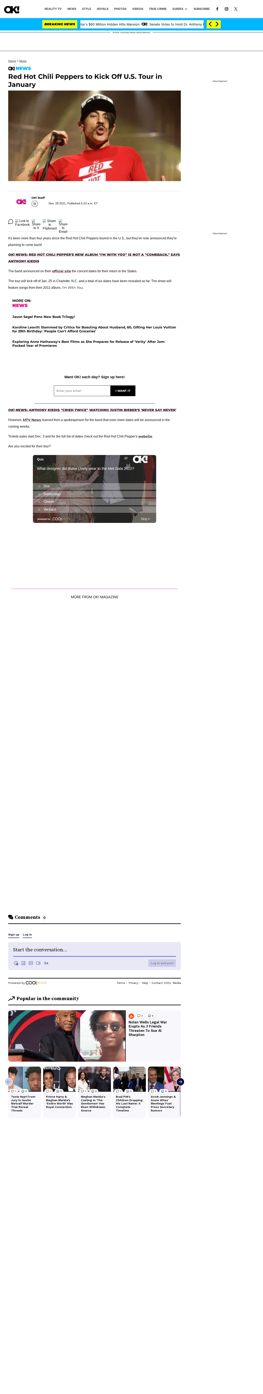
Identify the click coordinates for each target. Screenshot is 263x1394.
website (145, 436)
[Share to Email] (63, 221)
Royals (102, 8)
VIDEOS (137, 8)
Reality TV (53, 8)
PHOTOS (120, 8)
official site (61, 271)
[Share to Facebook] (22, 221)
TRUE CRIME (158, 8)
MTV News (32, 420)
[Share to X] (36, 221)
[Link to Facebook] (217, 9)
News (23, 61)
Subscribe (202, 8)
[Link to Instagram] (226, 9)
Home (12, 61)
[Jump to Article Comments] (10, 221)
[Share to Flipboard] (50, 221)
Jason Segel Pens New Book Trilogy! (43, 317)
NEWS (71, 8)
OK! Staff (38, 198)
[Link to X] (235, 9)
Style (86, 8)
